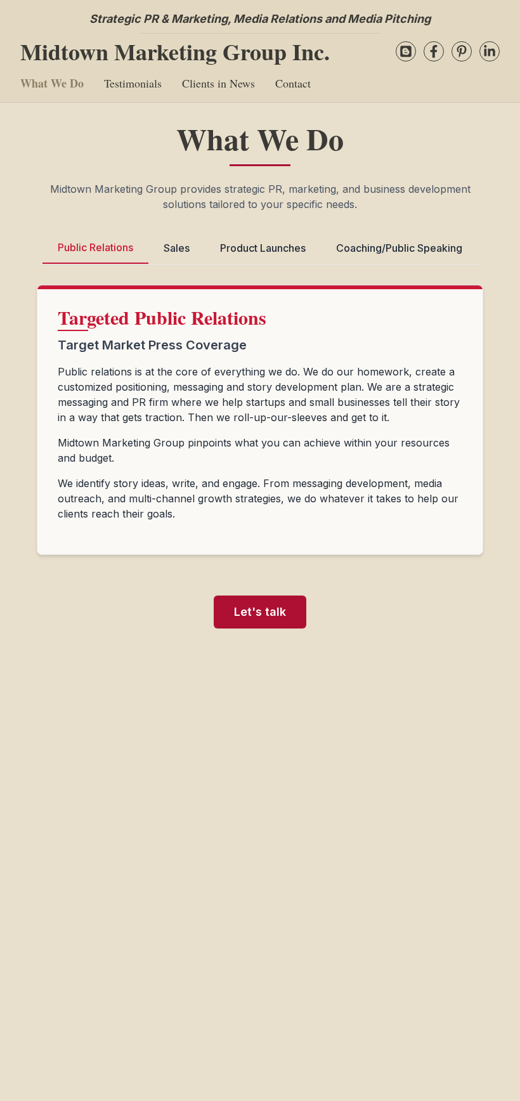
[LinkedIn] (489, 51)
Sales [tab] (177, 248)
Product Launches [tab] (263, 248)
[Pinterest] (462, 51)
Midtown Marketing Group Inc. (175, 51)
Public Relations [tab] (95, 247)
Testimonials (133, 83)
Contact (293, 83)
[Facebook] (434, 51)
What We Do (52, 83)
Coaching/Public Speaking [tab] (399, 248)
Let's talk (260, 611)
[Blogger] (406, 51)
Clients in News (218, 83)
